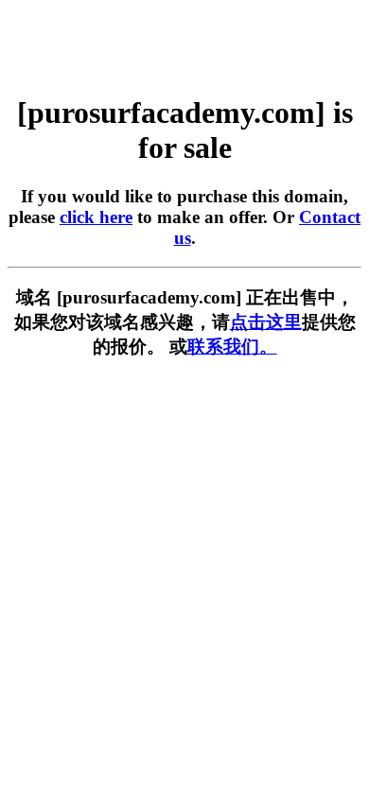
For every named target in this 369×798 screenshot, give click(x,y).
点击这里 (266, 322)
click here (96, 217)
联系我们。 (232, 346)
